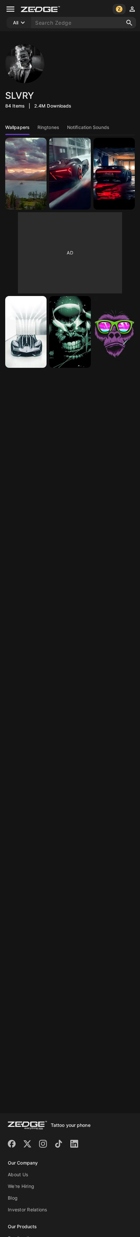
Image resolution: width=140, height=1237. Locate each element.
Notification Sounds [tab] (88, 127)
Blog (13, 1198)
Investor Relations (27, 1209)
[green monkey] (114, 332)
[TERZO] (26, 332)
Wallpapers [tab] (17, 127)
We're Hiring (21, 1186)
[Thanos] (70, 332)
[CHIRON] (114, 174)
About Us (18, 1174)
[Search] (129, 23)
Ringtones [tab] (48, 127)
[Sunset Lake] (26, 174)
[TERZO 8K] (70, 174)
